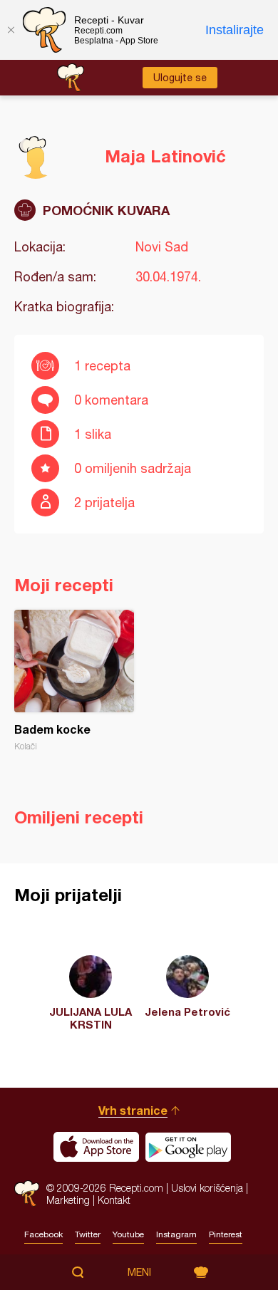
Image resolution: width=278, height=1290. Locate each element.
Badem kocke (74, 680)
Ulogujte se (180, 77)
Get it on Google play (188, 1147)
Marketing (68, 1200)
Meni (139, 1272)
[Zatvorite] (10, 30)
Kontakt (114, 1200)
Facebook (43, 1234)
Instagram (176, 1234)
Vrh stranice (133, 1110)
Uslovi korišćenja (207, 1188)
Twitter (88, 1234)
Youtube (128, 1234)
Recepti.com (26, 1193)
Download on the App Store (96, 1147)
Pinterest (225, 1234)
